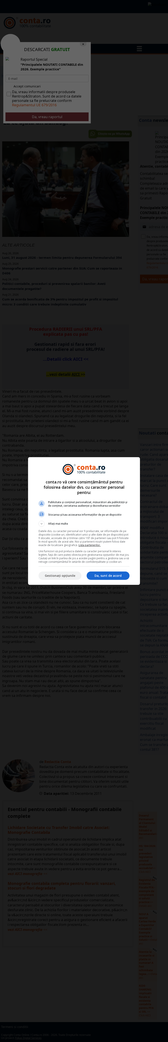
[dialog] (84, 521)
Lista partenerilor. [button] (90, 545)
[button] (84, 524)
